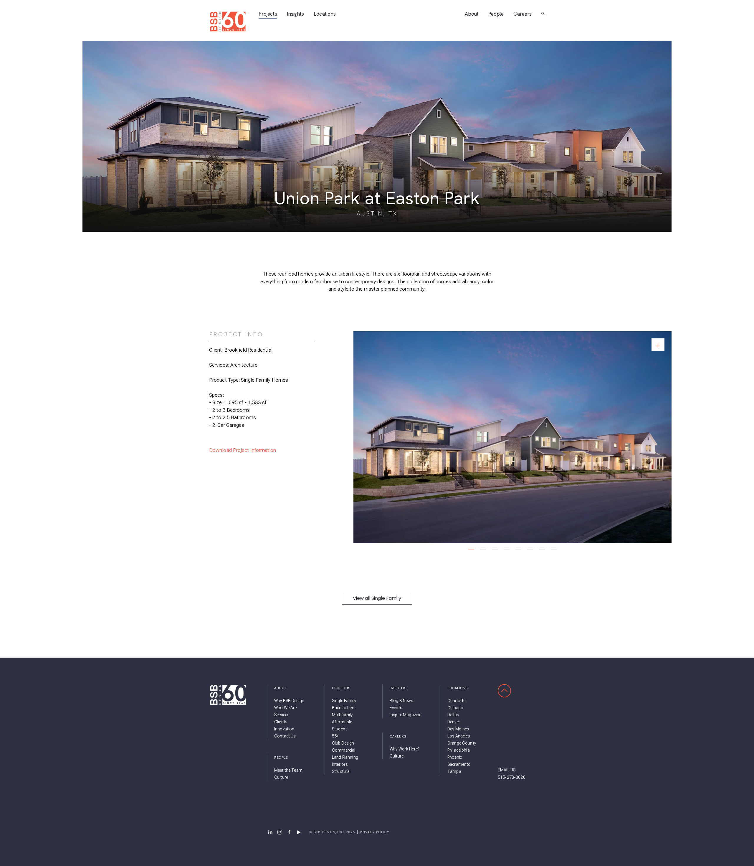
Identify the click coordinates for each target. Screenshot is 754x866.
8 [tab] (554, 548)
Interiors (340, 764)
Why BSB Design (289, 700)
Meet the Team (288, 770)
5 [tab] (518, 548)
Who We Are (285, 707)
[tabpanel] (512, 437)
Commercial (343, 750)
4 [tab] (507, 548)
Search (543, 14)
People (496, 14)
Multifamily (342, 714)
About (472, 14)
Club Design (343, 743)
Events (396, 707)
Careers (522, 14)
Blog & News (401, 700)
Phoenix (454, 757)
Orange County (461, 743)
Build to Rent (344, 707)
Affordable (342, 722)
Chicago (455, 707)
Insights (295, 14)
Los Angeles (458, 736)
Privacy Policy (374, 832)
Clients (280, 722)
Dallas (453, 714)
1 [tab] (471, 548)
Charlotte (456, 700)
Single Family (344, 700)
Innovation (284, 729)
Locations (325, 14)
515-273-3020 (511, 777)
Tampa (454, 771)
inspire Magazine (405, 714)
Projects (268, 14)
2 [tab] (483, 548)
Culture (281, 777)
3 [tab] (495, 548)
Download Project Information (242, 450)
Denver (453, 722)
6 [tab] (530, 548)
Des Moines (458, 729)
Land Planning (345, 757)
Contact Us (284, 736)
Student (339, 729)
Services (281, 714)
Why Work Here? (404, 749)
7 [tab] (542, 548)
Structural (341, 771)
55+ (335, 736)
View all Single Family (377, 598)
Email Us (506, 770)
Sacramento (459, 764)
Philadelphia (458, 750)
